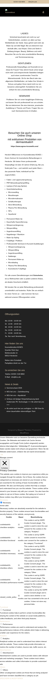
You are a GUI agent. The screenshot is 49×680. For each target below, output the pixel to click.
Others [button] (2, 667)
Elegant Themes (24, 430)
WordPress (24, 433)
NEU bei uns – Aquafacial (16, 395)
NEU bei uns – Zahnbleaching (18, 392)
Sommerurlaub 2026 (14, 388)
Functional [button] (4, 607)
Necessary (7, 503)
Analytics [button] (3, 636)
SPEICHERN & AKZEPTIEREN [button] (11, 678)
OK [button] (2, 455)
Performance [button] (5, 621)
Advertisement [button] (5, 650)
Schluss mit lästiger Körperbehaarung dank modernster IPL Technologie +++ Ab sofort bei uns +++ (25, 402)
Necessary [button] (4, 500)
